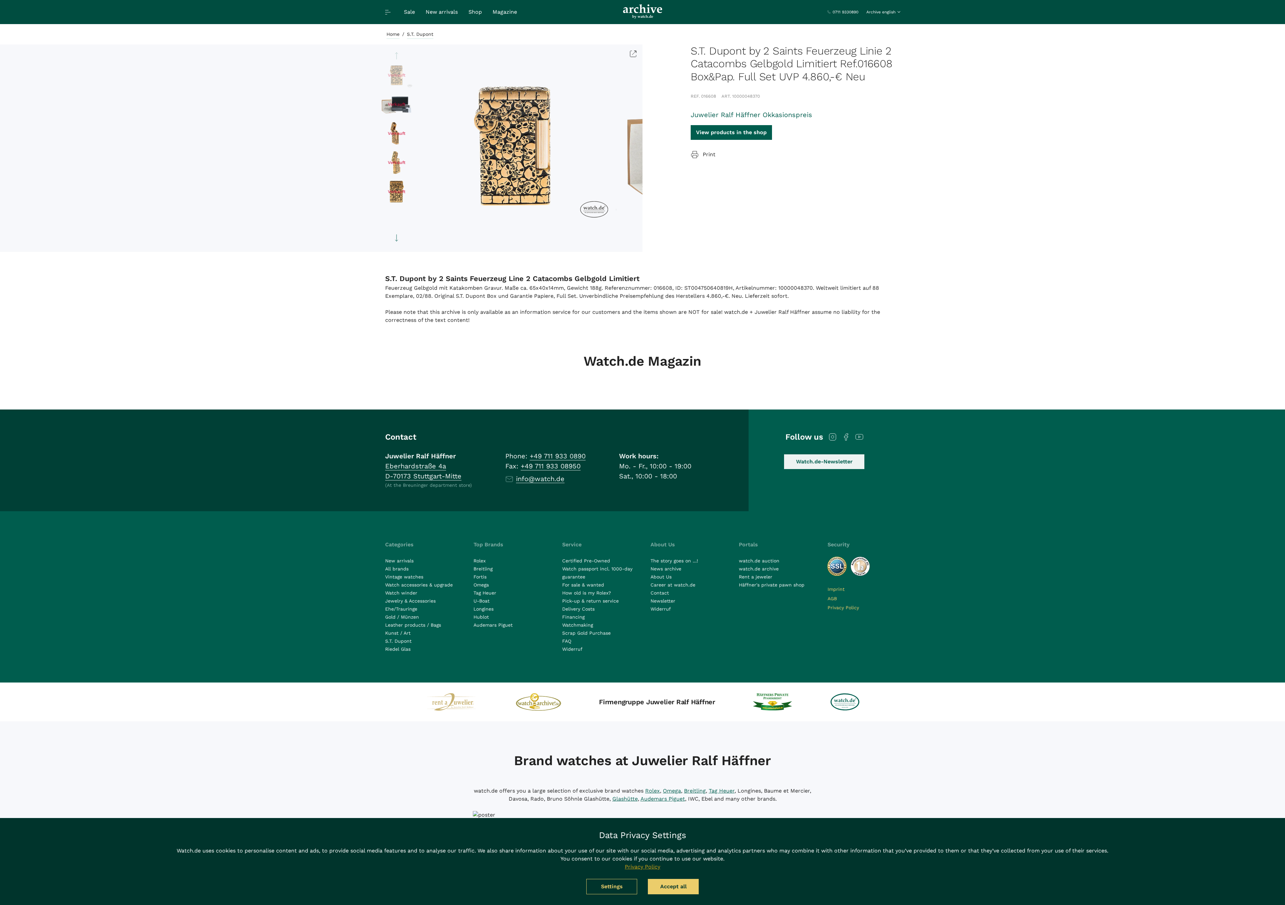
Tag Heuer (485, 593)
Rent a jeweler (755, 576)
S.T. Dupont (420, 34)
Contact (660, 593)
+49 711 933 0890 (558, 456)
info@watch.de (540, 479)
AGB (832, 598)
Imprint (836, 589)
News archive (666, 568)
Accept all (673, 886)
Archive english (880, 12)
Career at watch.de (673, 584)
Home (393, 34)
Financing (573, 617)
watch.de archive (759, 568)
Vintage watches (404, 576)
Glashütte (625, 799)
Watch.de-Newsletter (824, 461)
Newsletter (663, 601)
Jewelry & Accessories (410, 601)
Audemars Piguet (493, 625)
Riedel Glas (398, 649)
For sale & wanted (583, 584)
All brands (397, 568)
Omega (481, 584)
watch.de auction (759, 560)
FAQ (566, 641)
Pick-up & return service (590, 601)
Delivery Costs (578, 609)
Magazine (505, 12)
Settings (612, 886)
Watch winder (401, 593)
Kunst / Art (398, 633)
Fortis (480, 576)
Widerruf (572, 649)
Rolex (480, 560)
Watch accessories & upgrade (419, 584)
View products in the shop (731, 132)
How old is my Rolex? (586, 593)
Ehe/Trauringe (401, 609)
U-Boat (482, 601)
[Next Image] (396, 238)
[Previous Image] (396, 56)
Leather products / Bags (413, 625)
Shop (475, 12)
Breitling (483, 568)
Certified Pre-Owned (586, 560)
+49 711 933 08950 (551, 466)
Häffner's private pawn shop (771, 584)
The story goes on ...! (674, 560)
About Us (661, 576)
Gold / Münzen (402, 617)
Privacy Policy (843, 607)
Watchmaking (577, 625)
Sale (409, 12)
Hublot (481, 617)
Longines (484, 609)
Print (709, 154)
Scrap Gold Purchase (586, 633)
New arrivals (442, 12)
